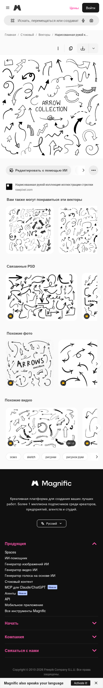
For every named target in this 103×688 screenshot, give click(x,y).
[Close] (96, 683)
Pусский (51, 523)
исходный (32, 64)
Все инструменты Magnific (25, 610)
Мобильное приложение (24, 604)
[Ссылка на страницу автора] (9, 187)
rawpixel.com (24, 189)
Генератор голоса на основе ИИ (30, 575)
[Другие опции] (58, 48)
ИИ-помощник (16, 557)
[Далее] (83, 170)
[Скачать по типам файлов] (93, 48)
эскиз (13, 457)
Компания (14, 636)
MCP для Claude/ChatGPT (30, 587)
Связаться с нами (22, 650)
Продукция (15, 543)
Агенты (15, 593)
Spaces (10, 552)
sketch (31, 457)
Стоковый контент (19, 581)
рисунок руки (75, 457)
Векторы (44, 34)
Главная (10, 34)
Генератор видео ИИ (21, 569)
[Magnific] (51, 484)
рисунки (51, 457)
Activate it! (80, 683)
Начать (11, 623)
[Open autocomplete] (10, 20)
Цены (74, 7)
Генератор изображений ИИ (27, 563)
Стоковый (27, 34)
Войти (90, 7)
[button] (51, 523)
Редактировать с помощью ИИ (41, 170)
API (7, 598)
